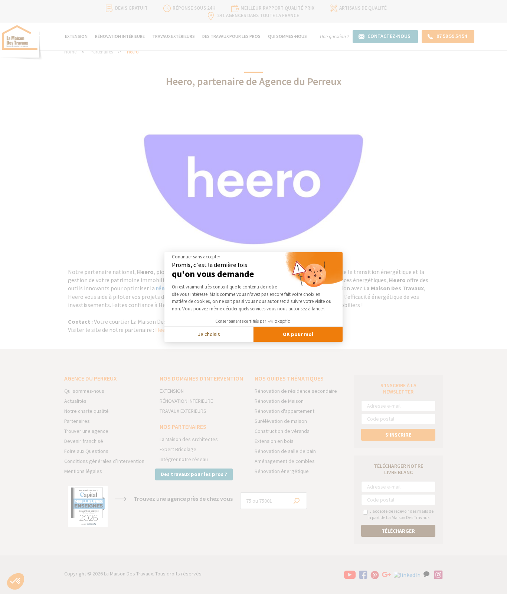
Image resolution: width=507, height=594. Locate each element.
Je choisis (209, 334)
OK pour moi (298, 334)
